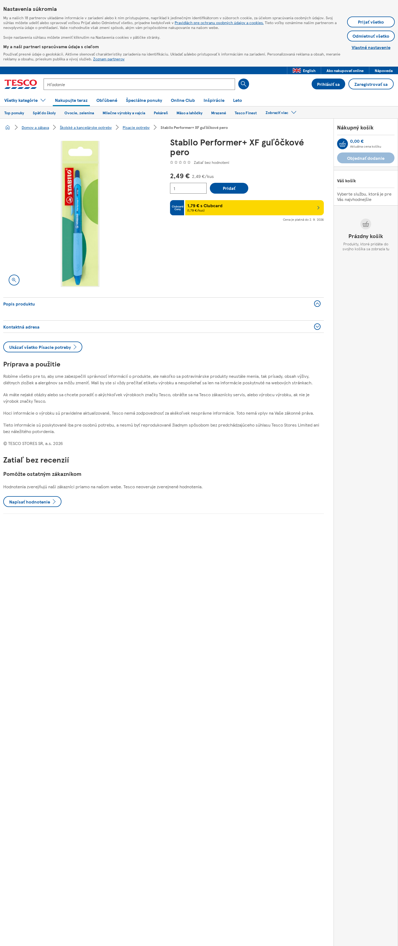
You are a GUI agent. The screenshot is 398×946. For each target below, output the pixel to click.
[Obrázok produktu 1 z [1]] (80, 214)
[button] (304, 70)
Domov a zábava (35, 127)
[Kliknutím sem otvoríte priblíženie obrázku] (14, 280)
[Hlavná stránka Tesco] (20, 84)
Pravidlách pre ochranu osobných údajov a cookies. (219, 22)
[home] (7, 127)
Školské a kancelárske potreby (86, 127)
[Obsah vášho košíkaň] (342, 143)
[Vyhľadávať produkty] (243, 84)
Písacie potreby (136, 127)
